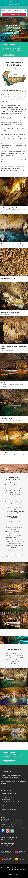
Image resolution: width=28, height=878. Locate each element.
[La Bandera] (14, 191)
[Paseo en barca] (14, 677)
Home (5, 33)
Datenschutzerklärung (12, 869)
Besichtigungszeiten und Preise (9, 793)
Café (3, 807)
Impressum (4, 869)
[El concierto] (14, 570)
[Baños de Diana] (14, 227)
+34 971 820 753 (7, 824)
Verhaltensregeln (6, 799)
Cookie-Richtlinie (21, 869)
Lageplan (4, 805)
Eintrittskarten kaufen (7, 797)
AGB (14, 871)
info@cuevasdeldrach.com (11, 826)
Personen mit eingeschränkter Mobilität (10, 801)
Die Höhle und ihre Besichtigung (9, 809)
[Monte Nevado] (14, 330)
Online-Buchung (14, 14)
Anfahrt (3, 795)
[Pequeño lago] (14, 296)
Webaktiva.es (16, 874)
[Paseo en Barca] (14, 402)
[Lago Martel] (14, 436)
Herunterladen (9, 54)
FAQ (3, 803)
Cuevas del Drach (12, 867)
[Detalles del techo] (14, 262)
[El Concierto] (14, 366)
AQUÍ (14, 170)
